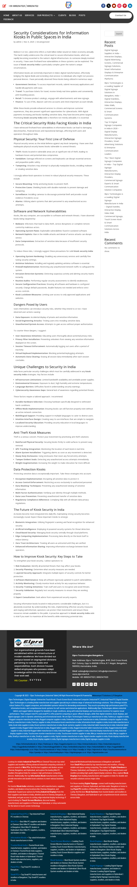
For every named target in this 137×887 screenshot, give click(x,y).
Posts (82, 15)
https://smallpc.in (79, 749)
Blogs (72, 15)
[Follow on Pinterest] (125, 6)
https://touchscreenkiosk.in (45, 749)
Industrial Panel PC (108, 699)
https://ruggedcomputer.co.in (65, 744)
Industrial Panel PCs (19, 814)
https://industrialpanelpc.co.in (21, 749)
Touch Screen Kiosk (64, 699)
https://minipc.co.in (64, 749)
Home (6, 15)
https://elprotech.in (94, 749)
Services (29, 15)
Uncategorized (42, 42)
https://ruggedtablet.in (115, 747)
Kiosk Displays (96, 841)
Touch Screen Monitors (60, 841)
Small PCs (15, 874)
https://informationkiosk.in (26, 744)
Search (119, 33)
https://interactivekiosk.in (87, 744)
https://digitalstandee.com (97, 752)
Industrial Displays (58, 814)
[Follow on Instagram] (119, 6)
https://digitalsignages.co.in (75, 752)
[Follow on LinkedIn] (130, 6)
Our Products (45, 15)
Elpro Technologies (16, 699)
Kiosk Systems (56, 860)
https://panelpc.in (36, 752)
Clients (62, 15)
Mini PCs (14, 821)
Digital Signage (30, 699)
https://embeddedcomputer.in (74, 747)
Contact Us (120, 15)
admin (19, 42)
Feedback (8, 19)
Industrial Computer (81, 699)
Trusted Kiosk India (19, 845)
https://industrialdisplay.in (54, 752)
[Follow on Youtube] (114, 6)
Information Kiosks (19, 837)
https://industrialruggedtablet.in (50, 747)
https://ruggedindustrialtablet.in (24, 747)
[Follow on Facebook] (103, 6)
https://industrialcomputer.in (109, 744)
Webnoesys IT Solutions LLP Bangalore (107, 695)
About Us (17, 15)
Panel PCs (15, 867)
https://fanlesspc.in (45, 744)
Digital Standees (97, 814)
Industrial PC (95, 699)
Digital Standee (122, 699)
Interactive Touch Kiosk (46, 699)
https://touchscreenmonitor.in (114, 749)
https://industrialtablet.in (96, 747)
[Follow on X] (108, 6)
